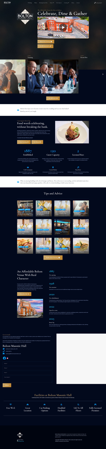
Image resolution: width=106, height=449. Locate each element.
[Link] (7, 3)
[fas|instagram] (7, 358)
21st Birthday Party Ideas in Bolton (61, 232)
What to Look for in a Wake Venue (23, 232)
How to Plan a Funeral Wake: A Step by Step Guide (61, 213)
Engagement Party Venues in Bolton (62, 251)
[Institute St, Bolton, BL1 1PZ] (4, 349)
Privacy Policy (20, 439)
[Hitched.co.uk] (20, 441)
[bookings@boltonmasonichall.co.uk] (4, 354)
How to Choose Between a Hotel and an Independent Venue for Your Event (25, 213)
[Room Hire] (53, 74)
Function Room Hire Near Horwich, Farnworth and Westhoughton (43, 213)
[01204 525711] (4, 351)
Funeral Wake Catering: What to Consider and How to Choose (24, 250)
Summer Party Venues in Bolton (43, 251)
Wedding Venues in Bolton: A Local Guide (81, 213)
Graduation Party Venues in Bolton (43, 232)
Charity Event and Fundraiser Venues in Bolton (79, 231)
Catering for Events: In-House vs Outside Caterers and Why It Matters (81, 250)
